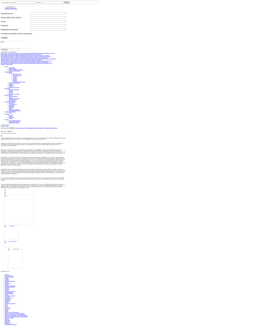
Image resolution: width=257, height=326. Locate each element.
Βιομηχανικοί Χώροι (9, 276)
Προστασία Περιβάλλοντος (11, 324)
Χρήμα (6, 306)
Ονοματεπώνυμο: (7, 13)
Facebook (3, 126)
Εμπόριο (7, 318)
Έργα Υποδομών (9, 297)
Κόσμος (6, 284)
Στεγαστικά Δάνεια (9, 292)
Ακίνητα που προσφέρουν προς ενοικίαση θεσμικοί (16, 315)
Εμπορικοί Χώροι (9, 275)
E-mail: (3, 21)
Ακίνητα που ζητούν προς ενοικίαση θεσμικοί (15, 314)
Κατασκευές (7, 321)
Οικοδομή (7, 322)
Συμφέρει (7, 288)
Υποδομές (7, 289)
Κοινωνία (7, 309)
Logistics (7, 280)
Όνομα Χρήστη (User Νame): (11, 17)
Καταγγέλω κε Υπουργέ (10, 285)
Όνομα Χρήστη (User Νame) (8, 2)
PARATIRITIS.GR (39, 128)
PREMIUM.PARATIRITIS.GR (50, 128)
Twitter (7, 126)
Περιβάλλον (7, 301)
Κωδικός (39, 2)
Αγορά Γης (7, 274)
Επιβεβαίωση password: (9, 29)
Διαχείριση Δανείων (9, 293)
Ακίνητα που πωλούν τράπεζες (12, 312)
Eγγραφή (4, 37)
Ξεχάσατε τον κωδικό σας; (11, 7)
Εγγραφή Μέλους (9, 64)
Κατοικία (7, 279)
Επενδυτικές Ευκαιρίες (10, 286)
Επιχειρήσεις (7, 283)
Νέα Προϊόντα (8, 323)
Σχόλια (6, 310)
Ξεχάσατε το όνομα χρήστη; (11, 8)
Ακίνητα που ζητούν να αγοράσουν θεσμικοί (15, 313)
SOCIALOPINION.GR (20, 128)
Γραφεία (6, 278)
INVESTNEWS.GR (30, 128)
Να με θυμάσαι (10, 6)
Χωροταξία (7, 296)
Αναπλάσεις (7, 299)
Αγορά (6, 305)
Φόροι (6, 304)
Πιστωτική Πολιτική (9, 317)
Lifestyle (7, 282)
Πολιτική (7, 311)
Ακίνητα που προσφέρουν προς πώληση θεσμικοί (16, 316)
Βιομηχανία (7, 320)
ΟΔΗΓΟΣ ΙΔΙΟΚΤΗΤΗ (10, 281)
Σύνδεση (3, 64)
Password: (4, 25)
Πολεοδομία (7, 300)
